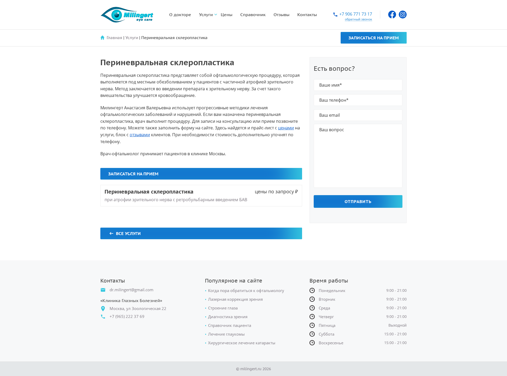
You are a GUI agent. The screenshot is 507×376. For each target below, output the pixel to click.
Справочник (253, 14)
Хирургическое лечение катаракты (241, 342)
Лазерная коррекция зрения (235, 299)
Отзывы (281, 14)
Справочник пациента (229, 325)
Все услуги (128, 233)
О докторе (180, 14)
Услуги (206, 14)
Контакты (307, 14)
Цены (226, 14)
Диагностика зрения (227, 316)
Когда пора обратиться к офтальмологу (246, 290)
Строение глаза (223, 308)
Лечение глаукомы (226, 334)
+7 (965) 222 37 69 (127, 316)
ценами (286, 128)
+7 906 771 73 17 (355, 14)
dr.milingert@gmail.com (131, 290)
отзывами (140, 135)
